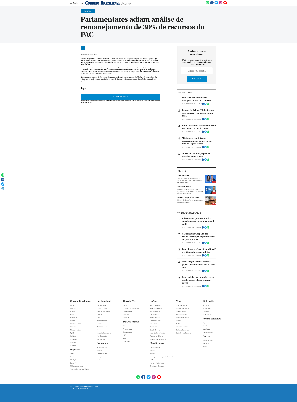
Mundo (72, 321)
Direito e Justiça (75, 357)
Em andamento (102, 354)
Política (72, 311)
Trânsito (73, 345)
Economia (73, 317)
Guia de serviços (155, 321)
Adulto (152, 360)
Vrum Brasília (207, 314)
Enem (98, 317)
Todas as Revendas (182, 330)
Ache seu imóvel (155, 305)
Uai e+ (205, 347)
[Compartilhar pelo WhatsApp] (208, 104)
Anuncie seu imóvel (156, 308)
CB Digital (73, 360)
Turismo (73, 342)
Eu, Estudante (104, 301)
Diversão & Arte (75, 324)
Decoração (153, 327)
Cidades (73, 308)
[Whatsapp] (2, 176)
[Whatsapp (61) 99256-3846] (207, 4)
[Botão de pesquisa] (81, 3)
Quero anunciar (155, 347)
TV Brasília (208, 301)
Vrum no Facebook (182, 327)
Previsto (99, 350)
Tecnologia (73, 339)
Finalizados (100, 360)
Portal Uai (206, 343)
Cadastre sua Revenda (183, 333)
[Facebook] (212, 4)
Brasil (72, 314)
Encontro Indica (208, 332)
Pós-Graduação (102, 336)
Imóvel (153, 301)
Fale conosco (101, 339)
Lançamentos (154, 314)
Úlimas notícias (155, 317)
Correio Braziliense (80, 301)
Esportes (73, 327)
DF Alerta (206, 305)
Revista (205, 326)
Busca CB (73, 363)
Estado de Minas (208, 340)
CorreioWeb (129, 301)
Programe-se (127, 329)
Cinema (125, 326)
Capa (72, 305)
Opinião (72, 333)
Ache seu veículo (181, 305)
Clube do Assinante (76, 366)
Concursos (102, 343)
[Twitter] (2, 185)
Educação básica (102, 305)
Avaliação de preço (182, 317)
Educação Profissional (104, 333)
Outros (206, 336)
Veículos (152, 354)
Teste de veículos (181, 314)
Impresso (75, 349)
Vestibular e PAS (102, 327)
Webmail (126, 317)
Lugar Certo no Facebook (158, 333)
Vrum (179, 301)
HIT (124, 335)
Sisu (98, 330)
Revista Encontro (212, 318)
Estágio (99, 314)
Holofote (73, 336)
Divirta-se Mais (131, 321)
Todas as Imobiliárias (156, 336)
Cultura (99, 324)
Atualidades (206, 329)
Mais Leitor (127, 341)
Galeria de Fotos (155, 330)
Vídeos (178, 321)
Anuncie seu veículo (182, 308)
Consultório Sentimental (131, 308)
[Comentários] (2, 189)
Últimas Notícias (102, 321)
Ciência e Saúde (75, 330)
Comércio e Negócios (157, 366)
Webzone (126, 314)
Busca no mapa (155, 311)
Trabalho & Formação (104, 311)
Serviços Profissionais (157, 363)
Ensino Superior (102, 308)
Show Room (153, 324)
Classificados (157, 343)
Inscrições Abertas (103, 357)
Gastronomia (127, 311)
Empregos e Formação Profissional (161, 357)
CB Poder (206, 311)
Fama (125, 305)
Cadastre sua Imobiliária (158, 339)
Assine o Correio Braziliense (79, 369)
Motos (178, 324)
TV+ (124, 338)
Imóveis (152, 350)
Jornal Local (206, 308)
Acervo (126, 3)
